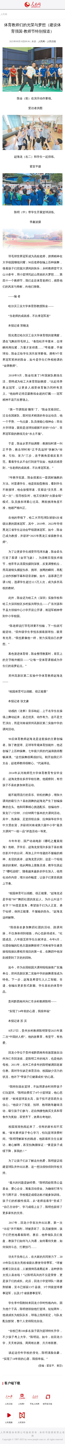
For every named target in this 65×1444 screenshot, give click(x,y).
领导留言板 (47, 1404)
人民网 (3, 14)
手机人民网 (34, 1404)
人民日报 (8, 1404)
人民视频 (8, 1422)
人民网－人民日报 (47, 41)
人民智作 (21, 1422)
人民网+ (21, 1404)
